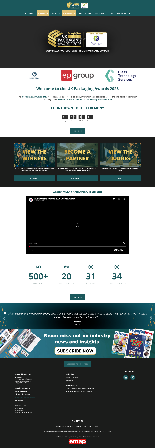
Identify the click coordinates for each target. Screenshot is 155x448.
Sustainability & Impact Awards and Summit (80, 388)
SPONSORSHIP (100, 3)
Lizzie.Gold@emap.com (23, 381)
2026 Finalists (70, 3)
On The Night (55, 3)
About (32, 3)
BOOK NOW (44, 3)
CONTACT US (121, 3)
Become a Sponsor (72, 377)
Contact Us (69, 380)
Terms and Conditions (74, 426)
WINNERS (34, 178)
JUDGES (111, 3)
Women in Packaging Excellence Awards (79, 391)
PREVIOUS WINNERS (84, 3)
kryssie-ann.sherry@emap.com (25, 397)
